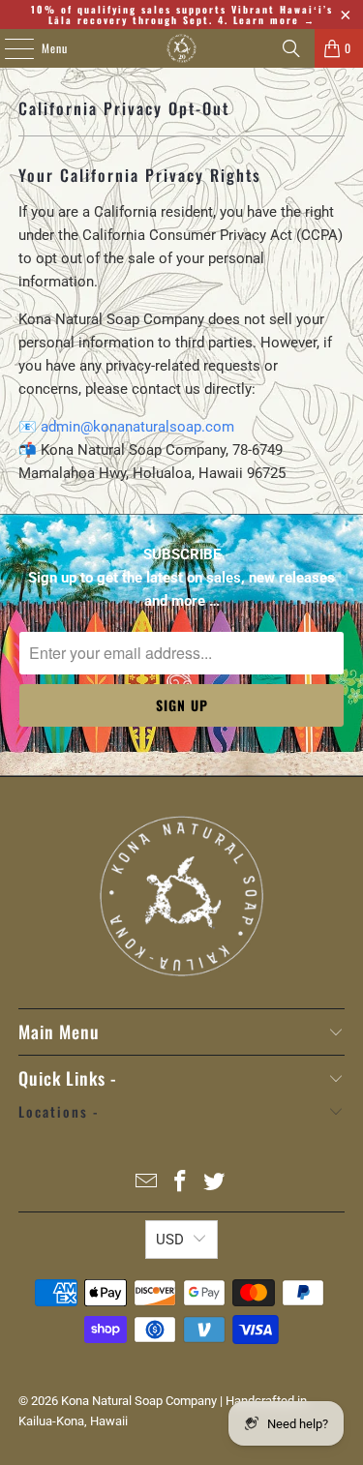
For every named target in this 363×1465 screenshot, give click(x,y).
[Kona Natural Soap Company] (182, 48)
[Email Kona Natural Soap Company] (147, 1183)
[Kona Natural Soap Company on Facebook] (181, 1183)
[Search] (291, 48)
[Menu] (8, 48)
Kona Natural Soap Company (139, 1400)
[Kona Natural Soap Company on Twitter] (213, 1183)
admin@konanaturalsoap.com (137, 426)
